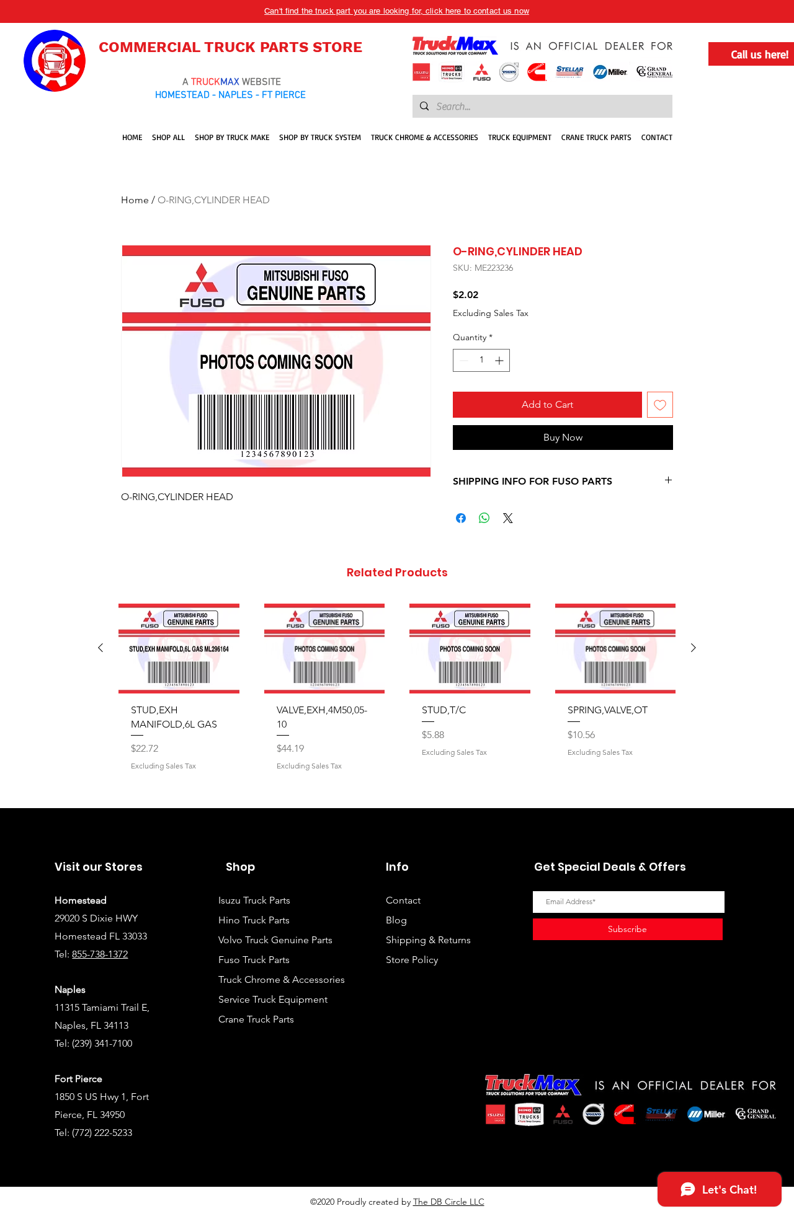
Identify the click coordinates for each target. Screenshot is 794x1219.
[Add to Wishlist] (660, 405)
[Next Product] (693, 647)
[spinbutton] (481, 360)
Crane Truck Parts (256, 1019)
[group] (397, 700)
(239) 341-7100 (102, 1043)
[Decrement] (462, 360)
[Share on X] (508, 518)
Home (135, 200)
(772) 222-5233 (102, 1132)
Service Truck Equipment (273, 999)
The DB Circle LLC (448, 1201)
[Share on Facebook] (460, 518)
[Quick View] (178, 648)
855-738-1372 (100, 954)
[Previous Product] (100, 647)
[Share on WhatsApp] (484, 518)
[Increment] (500, 360)
